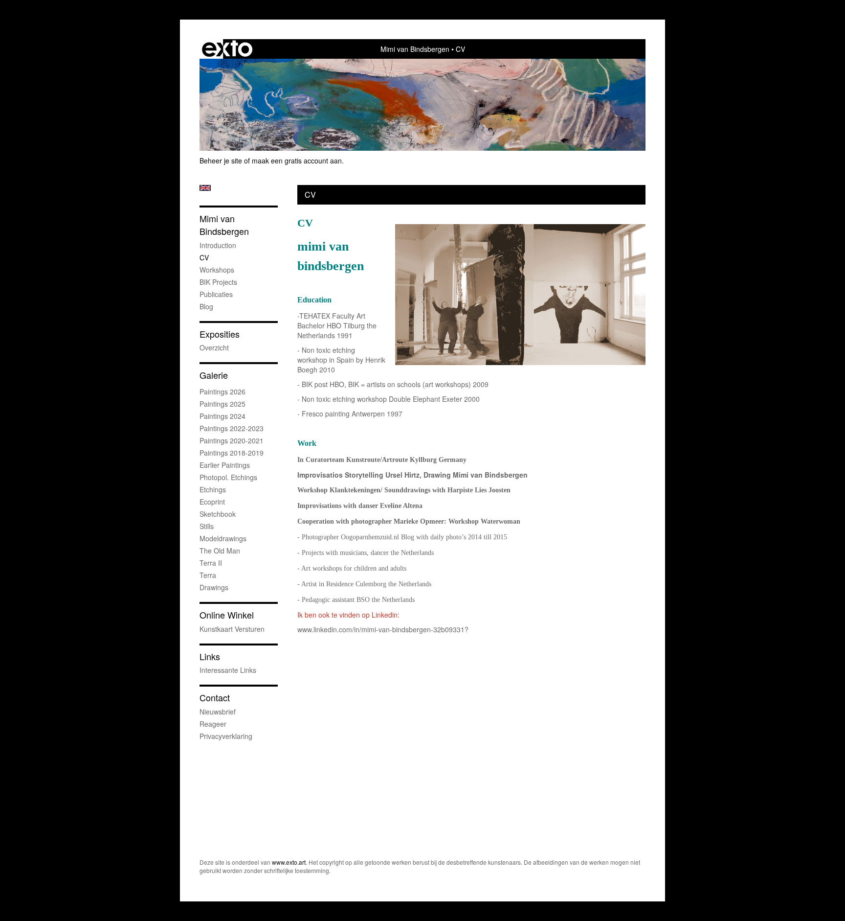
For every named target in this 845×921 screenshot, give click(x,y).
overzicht (214, 347)
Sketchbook (218, 514)
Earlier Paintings (225, 465)
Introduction (218, 245)
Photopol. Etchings (228, 477)
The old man (220, 550)
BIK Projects (218, 282)
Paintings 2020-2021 (232, 440)
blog (206, 306)
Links (210, 656)
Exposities (220, 334)
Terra (208, 575)
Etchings (213, 489)
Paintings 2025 (222, 404)
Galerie (214, 375)
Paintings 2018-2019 (232, 453)
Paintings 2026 (222, 391)
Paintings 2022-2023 (232, 428)
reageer (213, 724)
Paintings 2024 (222, 416)
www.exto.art (289, 862)
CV (204, 257)
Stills (207, 526)
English (205, 188)
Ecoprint (212, 502)
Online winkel (227, 615)
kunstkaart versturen (232, 629)
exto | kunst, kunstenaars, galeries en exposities (227, 49)
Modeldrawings (223, 538)
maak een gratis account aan (297, 160)
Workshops (217, 270)
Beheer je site (221, 160)
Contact (215, 697)
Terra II (211, 563)
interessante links (228, 670)
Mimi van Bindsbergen (414, 49)
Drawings (214, 587)
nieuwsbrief (218, 711)
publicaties (216, 294)
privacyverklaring (226, 736)
